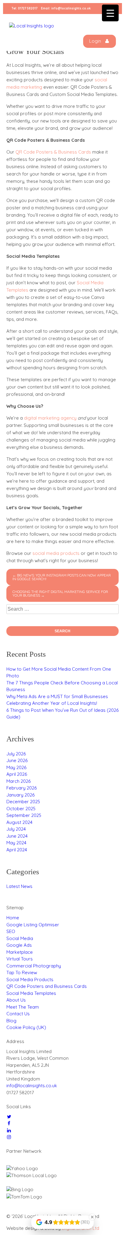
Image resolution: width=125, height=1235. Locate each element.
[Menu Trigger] (110, 13)
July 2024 (16, 829)
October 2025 (20, 808)
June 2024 (17, 836)
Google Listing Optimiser (32, 925)
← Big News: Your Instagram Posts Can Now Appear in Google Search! (61, 577)
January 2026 (20, 795)
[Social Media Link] (9, 1117)
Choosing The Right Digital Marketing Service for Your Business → (60, 593)
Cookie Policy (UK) (26, 1027)
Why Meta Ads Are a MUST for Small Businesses (57, 696)
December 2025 (23, 801)
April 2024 (16, 850)
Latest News (19, 886)
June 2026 (17, 760)
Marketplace (19, 952)
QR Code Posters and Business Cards (46, 986)
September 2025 (23, 815)
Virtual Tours (19, 959)
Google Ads (19, 945)
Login (95, 41)
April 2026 (16, 774)
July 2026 (16, 754)
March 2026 (18, 781)
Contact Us (18, 1014)
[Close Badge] (92, 1217)
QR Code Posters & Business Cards (53, 152)
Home (12, 918)
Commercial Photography (33, 966)
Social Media (19, 938)
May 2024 (16, 843)
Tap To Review (21, 972)
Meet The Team (22, 1007)
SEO (10, 931)
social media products (55, 553)
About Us (16, 1000)
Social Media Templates (31, 993)
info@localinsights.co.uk (71, 8)
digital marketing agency (50, 418)
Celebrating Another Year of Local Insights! (51, 703)
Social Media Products (29, 979)
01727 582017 (27, 8)
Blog (11, 1021)
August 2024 (19, 822)
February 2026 (21, 788)
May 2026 (16, 767)
